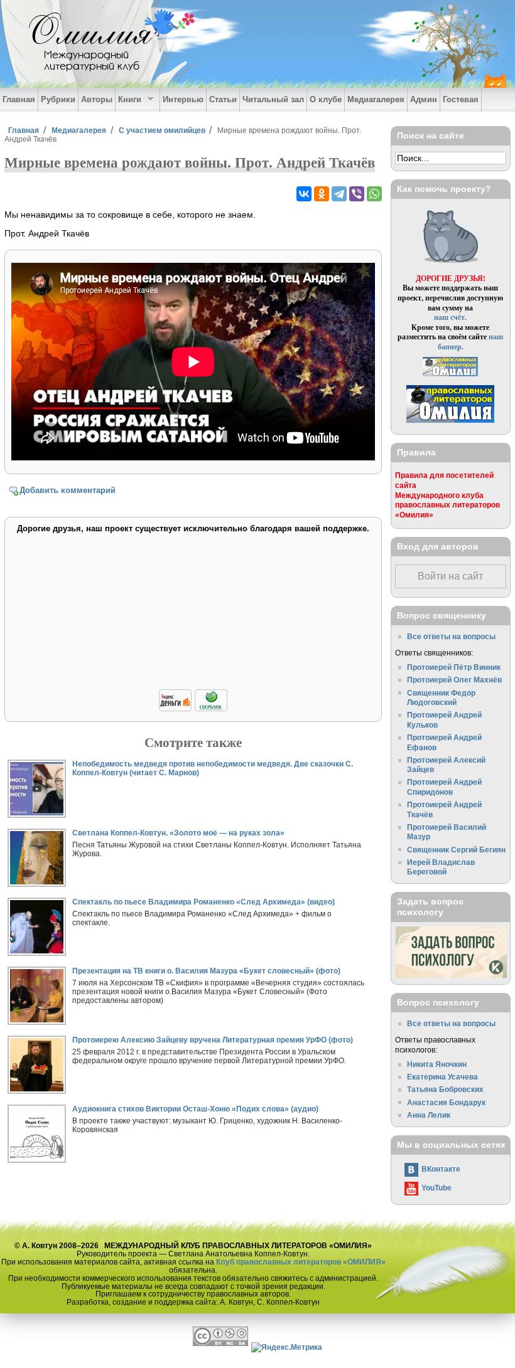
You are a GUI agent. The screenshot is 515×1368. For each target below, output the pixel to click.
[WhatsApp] (374, 193)
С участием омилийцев (162, 130)
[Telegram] (339, 193)
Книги (128, 100)
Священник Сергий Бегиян (456, 850)
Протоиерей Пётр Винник (454, 667)
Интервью (183, 99)
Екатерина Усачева (442, 1077)
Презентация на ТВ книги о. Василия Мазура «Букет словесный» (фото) (206, 971)
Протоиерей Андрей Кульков (444, 720)
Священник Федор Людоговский (441, 698)
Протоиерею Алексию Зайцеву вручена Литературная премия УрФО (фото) (212, 1040)
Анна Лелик (428, 1115)
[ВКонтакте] (304, 193)
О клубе (326, 99)
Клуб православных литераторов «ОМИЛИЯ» (301, 1262)
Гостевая (461, 99)
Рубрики (58, 99)
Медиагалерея (375, 99)
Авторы (96, 99)
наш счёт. (450, 317)
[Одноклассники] (321, 193)
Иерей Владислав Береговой (441, 867)
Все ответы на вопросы (451, 636)
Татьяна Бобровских (445, 1089)
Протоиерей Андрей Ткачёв (444, 809)
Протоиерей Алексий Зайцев (446, 765)
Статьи (223, 99)
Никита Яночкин (437, 1064)
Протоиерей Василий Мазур (446, 832)
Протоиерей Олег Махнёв (454, 680)
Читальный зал (273, 99)
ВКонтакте (440, 1169)
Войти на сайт (450, 576)
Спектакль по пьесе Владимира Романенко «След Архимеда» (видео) (203, 902)
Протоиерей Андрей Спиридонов (444, 787)
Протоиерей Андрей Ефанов (444, 742)
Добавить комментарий (67, 490)
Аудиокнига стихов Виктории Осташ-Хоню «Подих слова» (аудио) (195, 1109)
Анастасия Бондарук (446, 1102)
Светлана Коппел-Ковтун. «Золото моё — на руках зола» (178, 833)
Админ (423, 99)
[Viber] (356, 193)
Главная (19, 99)
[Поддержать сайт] (193, 709)
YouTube (436, 1188)
